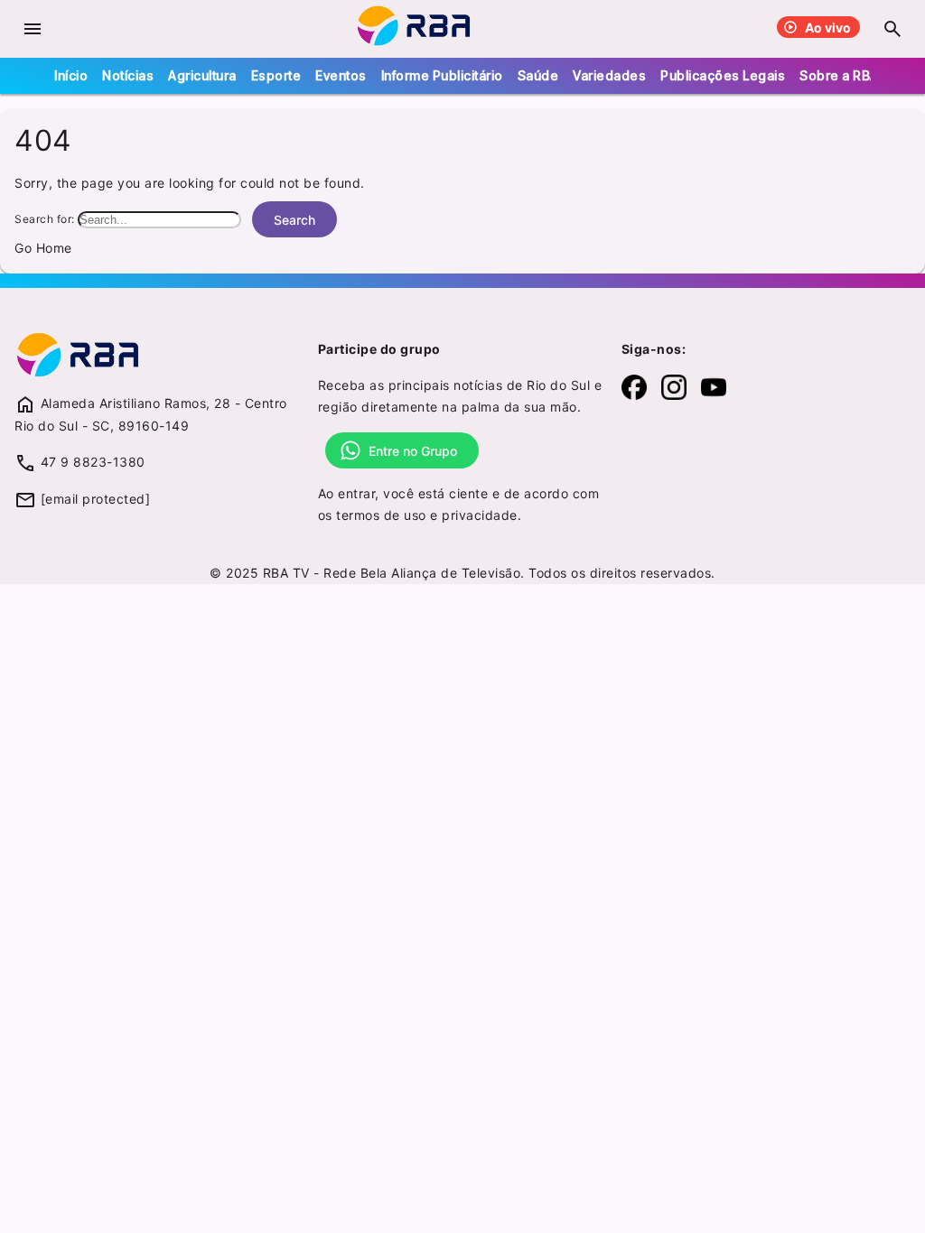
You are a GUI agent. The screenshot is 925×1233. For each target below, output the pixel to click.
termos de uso (381, 515)
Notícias (128, 75)
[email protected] (96, 498)
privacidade (480, 515)
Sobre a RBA (839, 75)
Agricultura (202, 75)
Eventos (341, 75)
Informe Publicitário (442, 75)
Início (71, 75)
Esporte (276, 75)
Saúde (538, 75)
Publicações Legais (722, 75)
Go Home (43, 247)
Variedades (609, 75)
